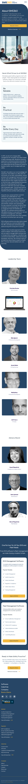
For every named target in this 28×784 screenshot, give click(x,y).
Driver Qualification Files (7, 730)
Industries (4, 687)
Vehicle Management (6, 734)
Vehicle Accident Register (7, 732)
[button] (25, 2)
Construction (4, 746)
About (2, 763)
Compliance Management (7, 713)
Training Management (6, 717)
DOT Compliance (5, 729)
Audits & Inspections (6, 712)
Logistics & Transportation (7, 750)
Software (4, 684)
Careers (3, 767)
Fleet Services (4, 765)
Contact (3, 771)
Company (4, 690)
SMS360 (3, 709)
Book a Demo (6, 692)
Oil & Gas (3, 748)
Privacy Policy (9, 782)
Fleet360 (3, 726)
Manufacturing (5, 752)
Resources (3, 769)
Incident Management (6, 715)
